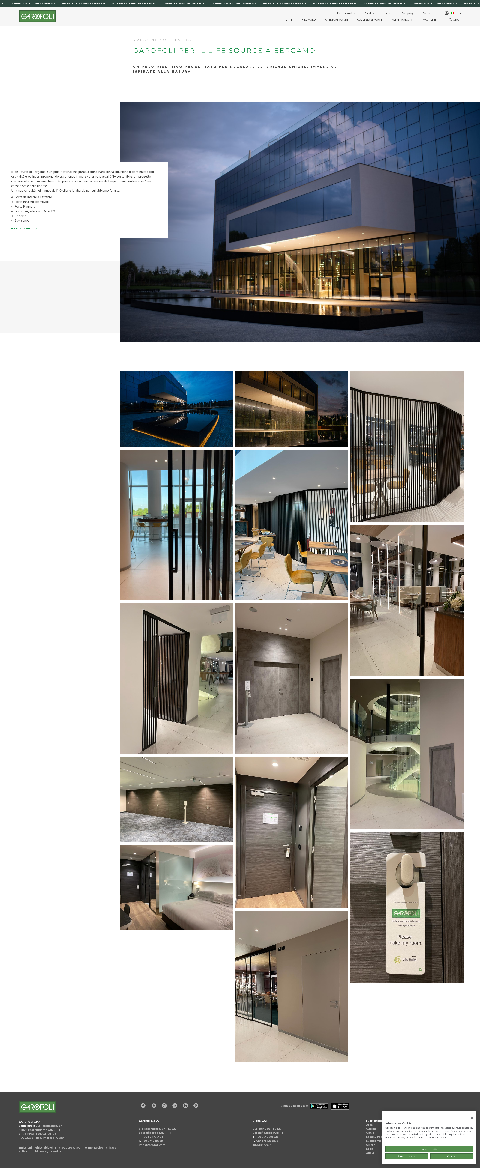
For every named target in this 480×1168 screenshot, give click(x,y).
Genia (370, 1132)
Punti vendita (346, 13)
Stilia (369, 1149)
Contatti (427, 13)
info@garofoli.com (152, 1145)
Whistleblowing (45, 1147)
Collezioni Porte (369, 19)
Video (389, 13)
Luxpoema (373, 1141)
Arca (369, 1124)
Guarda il (21, 228)
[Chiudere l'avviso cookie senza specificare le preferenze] (471, 1118)
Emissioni (25, 1147)
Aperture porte (336, 19)
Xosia (370, 1153)
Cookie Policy (39, 1151)
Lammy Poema (376, 1137)
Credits (56, 1151)
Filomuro (309, 19)
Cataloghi (370, 13)
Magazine (429, 19)
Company (407, 13)
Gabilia (371, 1129)
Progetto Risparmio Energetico (81, 1147)
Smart (370, 1145)
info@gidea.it (262, 1145)
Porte (288, 19)
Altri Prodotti (402, 19)
